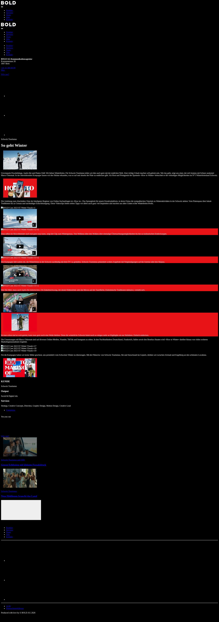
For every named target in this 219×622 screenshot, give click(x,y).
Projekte (9, 10)
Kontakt (9, 19)
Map (3, 70)
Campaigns (10, 410)
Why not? (5, 74)
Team (8, 15)
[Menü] (2, 6)
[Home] (109, 3)
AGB (8, 606)
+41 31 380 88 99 (8, 68)
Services (9, 13)
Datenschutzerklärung (15, 608)
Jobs (8, 17)
